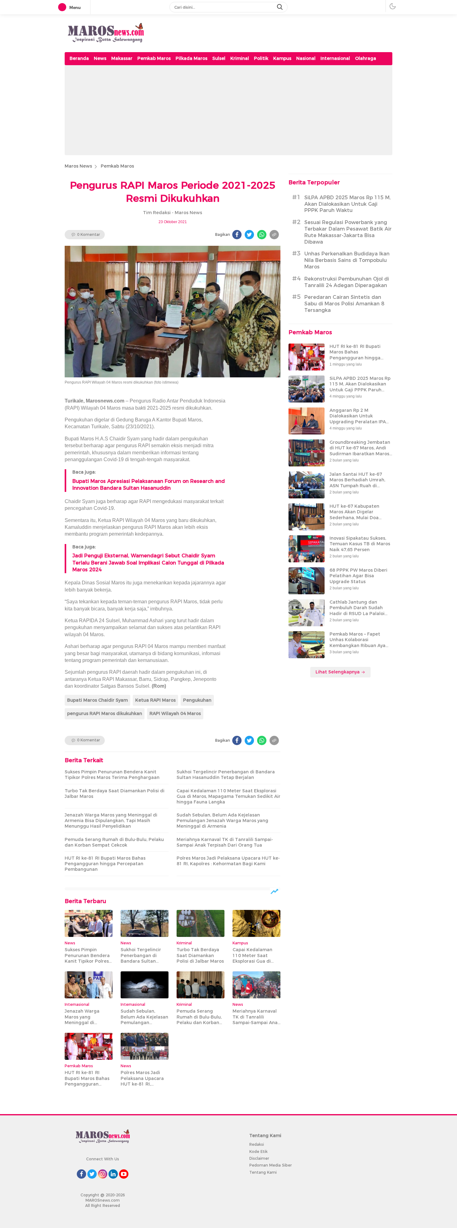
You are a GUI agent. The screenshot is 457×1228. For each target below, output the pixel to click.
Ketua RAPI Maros (155, 700)
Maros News (78, 166)
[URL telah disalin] (274, 234)
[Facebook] (237, 234)
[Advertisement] (228, 111)
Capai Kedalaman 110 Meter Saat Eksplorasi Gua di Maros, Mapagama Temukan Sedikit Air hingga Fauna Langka (228, 796)
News (100, 58)
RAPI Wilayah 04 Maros (175, 713)
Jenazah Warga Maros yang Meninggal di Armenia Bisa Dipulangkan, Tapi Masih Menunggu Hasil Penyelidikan (111, 820)
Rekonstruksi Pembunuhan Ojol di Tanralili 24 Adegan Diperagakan (346, 282)
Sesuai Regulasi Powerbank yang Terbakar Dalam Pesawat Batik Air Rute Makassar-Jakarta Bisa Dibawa (348, 232)
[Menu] (63, 7)
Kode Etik (258, 1151)
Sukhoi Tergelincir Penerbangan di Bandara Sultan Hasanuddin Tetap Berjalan (226, 774)
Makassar (121, 58)
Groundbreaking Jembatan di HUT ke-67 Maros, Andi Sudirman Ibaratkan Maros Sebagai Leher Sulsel (360, 450)
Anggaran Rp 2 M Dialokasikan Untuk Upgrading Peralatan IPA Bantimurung (358, 418)
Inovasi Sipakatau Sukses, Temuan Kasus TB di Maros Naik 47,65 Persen (360, 543)
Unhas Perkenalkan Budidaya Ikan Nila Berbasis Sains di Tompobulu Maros (347, 260)
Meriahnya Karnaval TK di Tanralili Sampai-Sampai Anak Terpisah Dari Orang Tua (225, 842)
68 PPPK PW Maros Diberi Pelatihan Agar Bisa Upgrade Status (358, 575)
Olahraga (365, 58)
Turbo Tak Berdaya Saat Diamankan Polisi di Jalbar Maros (114, 793)
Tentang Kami (263, 1172)
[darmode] (392, 6)
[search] (280, 7)
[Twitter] (249, 234)
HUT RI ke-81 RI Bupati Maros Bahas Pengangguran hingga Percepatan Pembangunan (105, 863)
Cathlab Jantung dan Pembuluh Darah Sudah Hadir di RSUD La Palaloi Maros (357, 610)
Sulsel (218, 58)
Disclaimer (259, 1158)
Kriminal (239, 58)
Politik (261, 58)
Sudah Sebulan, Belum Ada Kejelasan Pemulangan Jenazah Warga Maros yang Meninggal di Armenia (222, 820)
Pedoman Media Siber (270, 1165)
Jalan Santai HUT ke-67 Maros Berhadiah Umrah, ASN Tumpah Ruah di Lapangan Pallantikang (357, 482)
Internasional (335, 58)
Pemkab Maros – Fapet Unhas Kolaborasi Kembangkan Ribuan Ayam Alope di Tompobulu (360, 642)
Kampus (282, 58)
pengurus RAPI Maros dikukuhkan (104, 713)
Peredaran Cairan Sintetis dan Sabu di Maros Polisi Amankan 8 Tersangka (344, 303)
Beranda (79, 58)
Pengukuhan (197, 700)
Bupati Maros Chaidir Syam (97, 700)
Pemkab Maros (154, 58)
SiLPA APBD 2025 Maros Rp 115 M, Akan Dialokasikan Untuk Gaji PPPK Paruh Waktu (347, 204)
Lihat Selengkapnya (338, 672)
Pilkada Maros (191, 58)
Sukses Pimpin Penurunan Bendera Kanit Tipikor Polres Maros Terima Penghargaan (112, 774)
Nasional (306, 58)
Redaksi (256, 1144)
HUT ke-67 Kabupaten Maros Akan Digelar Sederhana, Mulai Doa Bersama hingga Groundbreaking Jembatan (360, 517)
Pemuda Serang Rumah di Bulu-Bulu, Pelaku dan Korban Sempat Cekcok (114, 842)
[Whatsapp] (261, 234)
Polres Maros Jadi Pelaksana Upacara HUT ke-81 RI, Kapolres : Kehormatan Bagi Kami (228, 860)
